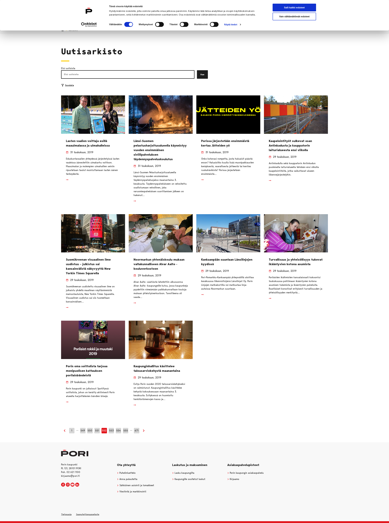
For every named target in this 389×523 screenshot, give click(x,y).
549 (83, 430)
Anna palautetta (128, 479)
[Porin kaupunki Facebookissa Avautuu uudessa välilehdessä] (63, 485)
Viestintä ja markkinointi (132, 491)
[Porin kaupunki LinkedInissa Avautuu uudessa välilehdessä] (77, 485)
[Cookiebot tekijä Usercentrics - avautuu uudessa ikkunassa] (89, 24)
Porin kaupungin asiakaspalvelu (246, 472)
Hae (202, 74)
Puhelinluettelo (127, 472)
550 (90, 430)
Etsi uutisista (68, 68)
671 (136, 430)
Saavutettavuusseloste (87, 514)
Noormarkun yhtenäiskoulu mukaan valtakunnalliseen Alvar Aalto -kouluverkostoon (159, 264)
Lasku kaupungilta (184, 472)
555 (125, 430)
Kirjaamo (234, 479)
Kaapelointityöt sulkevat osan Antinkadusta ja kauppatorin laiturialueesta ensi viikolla (290, 145)
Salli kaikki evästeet (294, 7)
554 (118, 430)
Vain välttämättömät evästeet (294, 16)
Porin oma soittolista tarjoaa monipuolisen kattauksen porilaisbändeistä (86, 370)
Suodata (69, 85)
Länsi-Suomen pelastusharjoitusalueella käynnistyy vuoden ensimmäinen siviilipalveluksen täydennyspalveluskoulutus (160, 150)
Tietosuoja (66, 514)
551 (97, 430)
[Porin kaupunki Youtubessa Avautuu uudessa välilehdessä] (72, 485)
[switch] (159, 24)
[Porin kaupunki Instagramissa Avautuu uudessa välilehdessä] (68, 485)
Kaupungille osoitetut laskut (189, 479)
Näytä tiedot (230, 24)
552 (104, 430)
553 (111, 430)
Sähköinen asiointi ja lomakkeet (136, 485)
